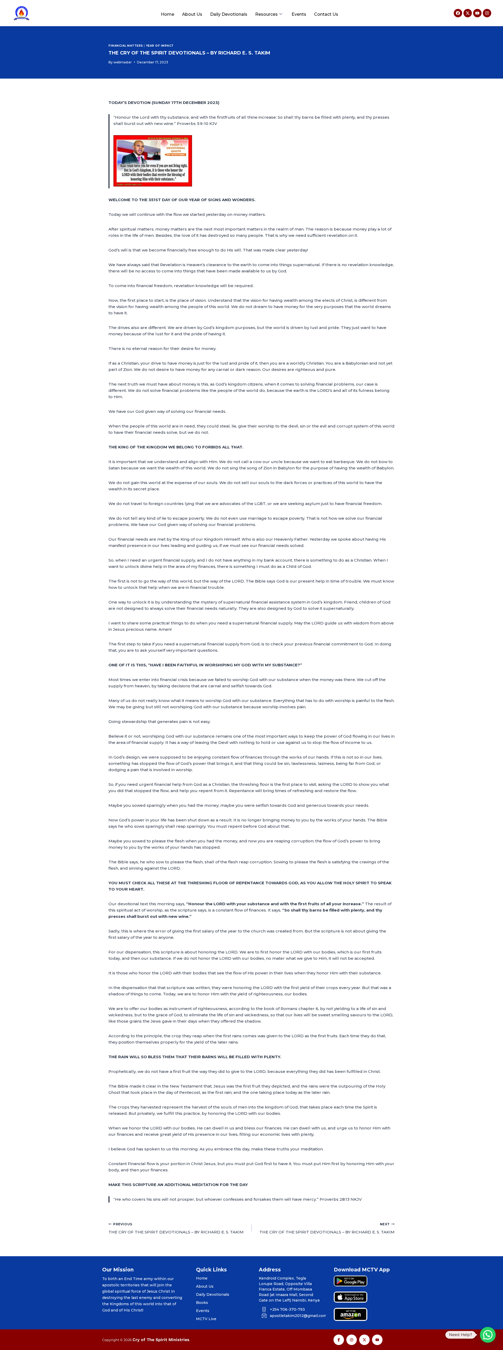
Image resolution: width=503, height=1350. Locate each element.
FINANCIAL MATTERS (125, 45)
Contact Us (326, 14)
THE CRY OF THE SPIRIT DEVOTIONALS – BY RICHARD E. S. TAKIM (176, 1228)
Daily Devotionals (228, 14)
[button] (488, 1335)
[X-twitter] (467, 13)
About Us (192, 14)
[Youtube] (477, 13)
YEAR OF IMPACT (160, 45)
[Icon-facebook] (338, 1340)
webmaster (122, 62)
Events (299, 14)
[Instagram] (487, 13)
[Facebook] (458, 13)
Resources (266, 14)
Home (167, 14)
